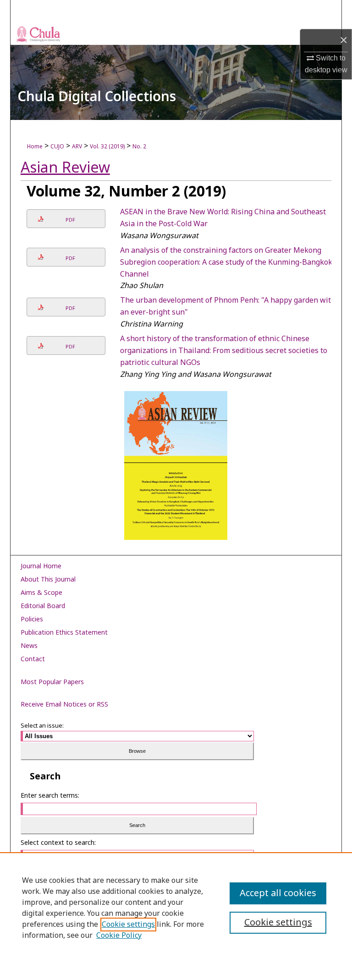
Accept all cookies (278, 893)
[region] (176, 907)
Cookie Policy (119, 935)
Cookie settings (128, 924)
